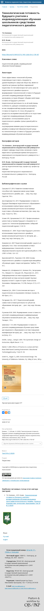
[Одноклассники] (6, 412)
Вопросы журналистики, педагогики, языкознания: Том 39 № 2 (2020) (23, 503)
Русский (6, 536)
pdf (6, 398)
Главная (4, 7)
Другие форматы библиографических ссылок (18, 443)
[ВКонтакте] (3, 412)
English (5, 540)
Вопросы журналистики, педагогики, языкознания (23, 2)
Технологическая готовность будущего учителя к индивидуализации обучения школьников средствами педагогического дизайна (21, 498)
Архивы (12, 7)
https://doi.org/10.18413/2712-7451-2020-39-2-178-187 (20, 55)
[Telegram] (9, 412)
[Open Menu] (2, 2)
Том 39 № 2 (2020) (22, 7)
